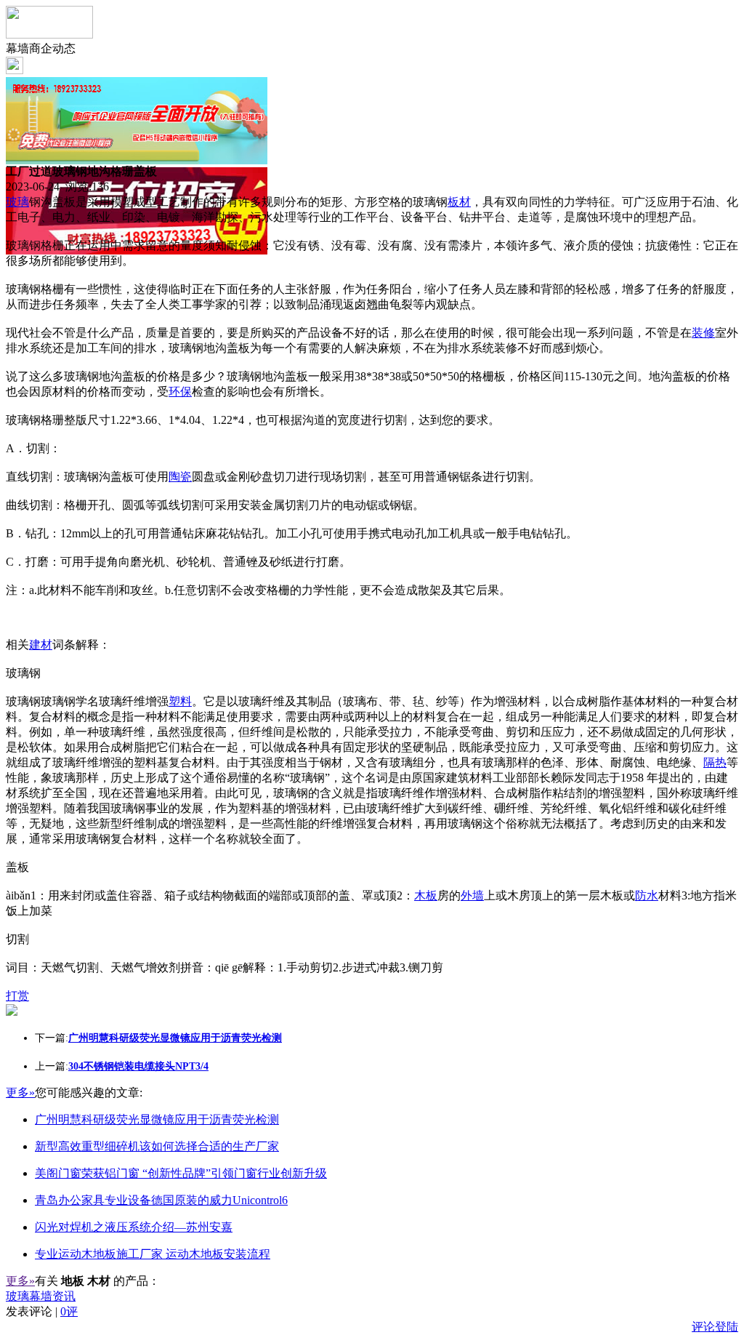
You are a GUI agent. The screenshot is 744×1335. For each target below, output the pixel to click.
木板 (425, 895)
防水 (646, 895)
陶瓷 (180, 476)
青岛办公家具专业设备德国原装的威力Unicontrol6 (161, 1200)
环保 (180, 391)
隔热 (715, 762)
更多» (20, 1092)
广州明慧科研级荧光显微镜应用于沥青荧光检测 (157, 1119)
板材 (459, 202)
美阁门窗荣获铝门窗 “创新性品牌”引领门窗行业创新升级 (181, 1173)
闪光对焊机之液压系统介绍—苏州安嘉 (133, 1227)
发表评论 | (42, 1311)
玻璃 (17, 202)
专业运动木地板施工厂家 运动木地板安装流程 (152, 1254)
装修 (703, 332)
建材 (40, 644)
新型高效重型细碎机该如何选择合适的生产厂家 (157, 1146)
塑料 (180, 701)
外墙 (472, 895)
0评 (69, 1311)
